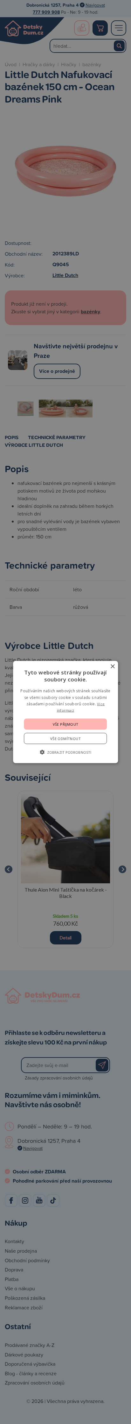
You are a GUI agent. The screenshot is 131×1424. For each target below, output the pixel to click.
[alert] (65, 712)
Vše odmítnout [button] (65, 738)
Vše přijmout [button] (66, 724)
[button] (65, 752)
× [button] (112, 666)
